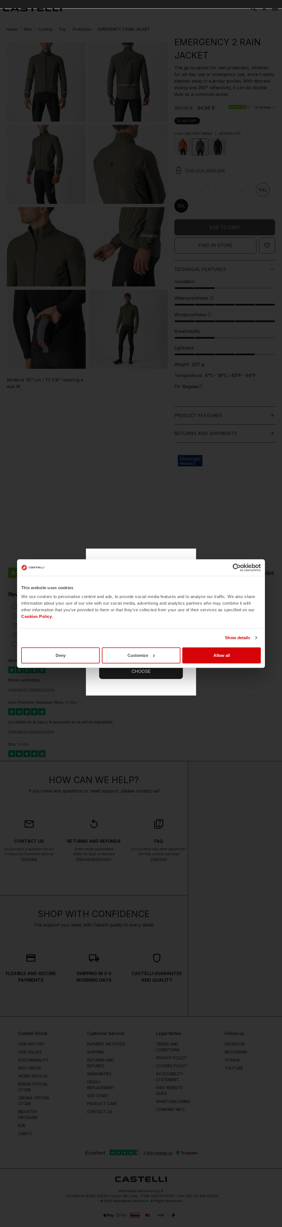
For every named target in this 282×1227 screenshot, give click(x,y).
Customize (138, 655)
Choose (141, 671)
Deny (61, 655)
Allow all (221, 655)
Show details (237, 637)
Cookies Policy (36, 616)
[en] (32, 8)
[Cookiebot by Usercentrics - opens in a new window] (237, 568)
